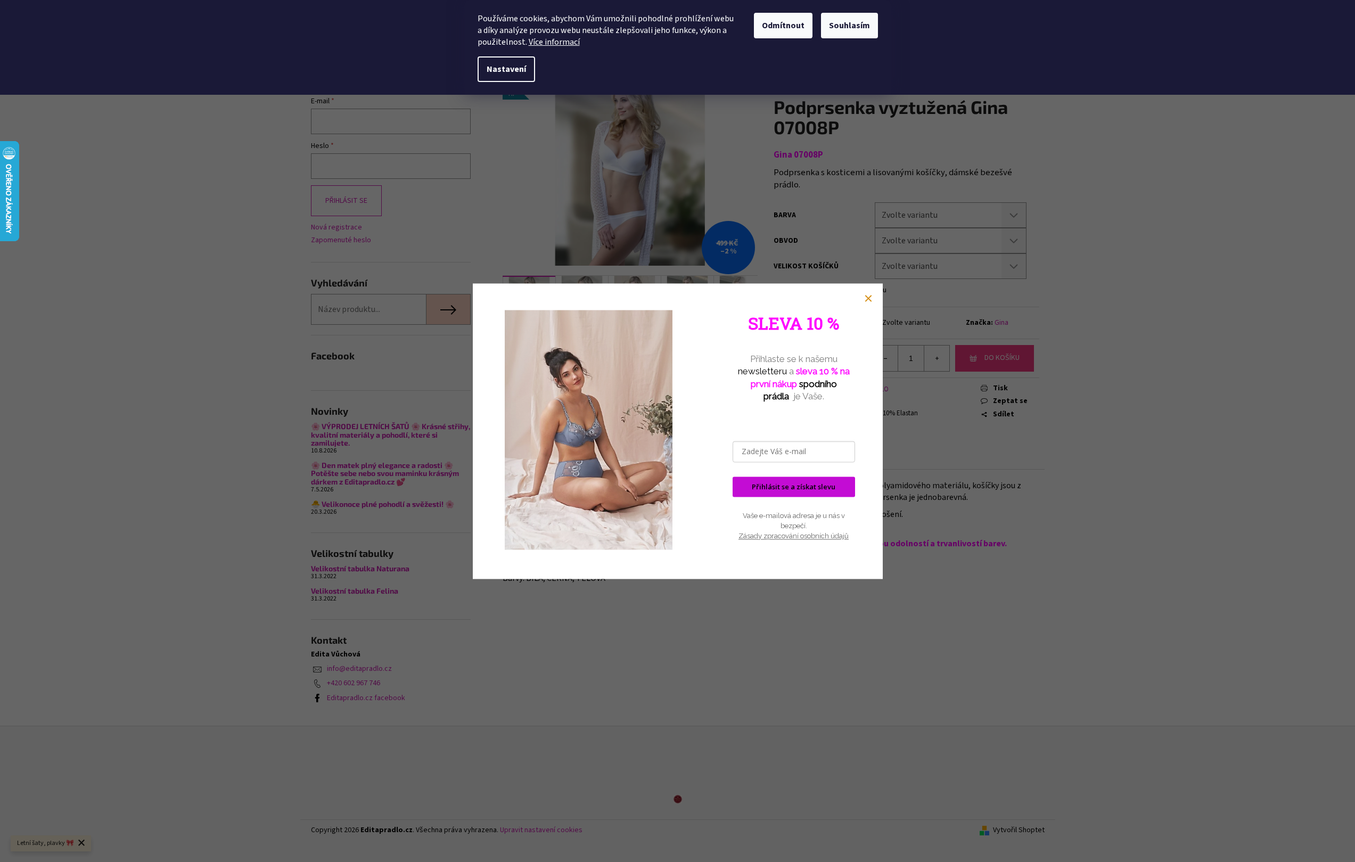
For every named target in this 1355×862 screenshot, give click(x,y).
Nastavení (506, 69)
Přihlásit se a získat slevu (793, 486)
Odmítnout (783, 25)
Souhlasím (849, 25)
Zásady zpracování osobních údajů (793, 536)
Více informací (554, 42)
